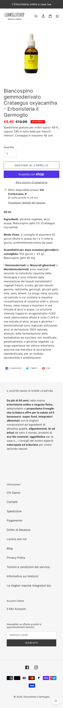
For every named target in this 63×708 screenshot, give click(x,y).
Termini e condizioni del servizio (28, 567)
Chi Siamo (13, 492)
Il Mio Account (16, 609)
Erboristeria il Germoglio (36, 696)
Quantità (9, 147)
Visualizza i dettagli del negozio (27, 202)
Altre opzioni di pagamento (32, 182)
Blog (10, 548)
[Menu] (57, 16)
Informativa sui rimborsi (22, 576)
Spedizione (14, 511)
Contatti (12, 502)
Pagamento (14, 520)
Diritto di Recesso (18, 530)
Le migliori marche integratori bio (29, 585)
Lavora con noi (17, 539)
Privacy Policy (16, 557)
